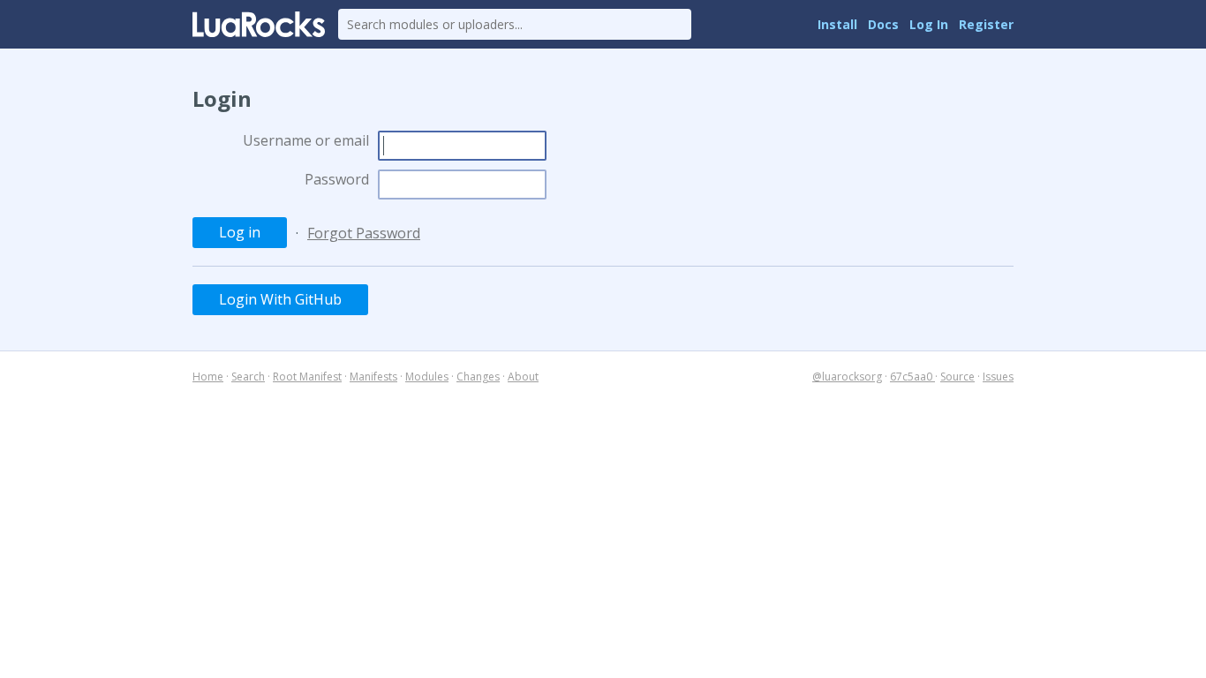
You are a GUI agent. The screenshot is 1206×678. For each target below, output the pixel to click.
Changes (478, 376)
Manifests (373, 376)
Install (837, 24)
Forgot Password (363, 233)
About (523, 376)
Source (957, 376)
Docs (883, 24)
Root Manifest (307, 376)
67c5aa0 (912, 376)
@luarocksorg (847, 376)
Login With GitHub (280, 299)
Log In (928, 24)
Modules (426, 376)
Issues (998, 376)
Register (986, 24)
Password (337, 179)
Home (207, 376)
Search (248, 376)
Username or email (306, 140)
